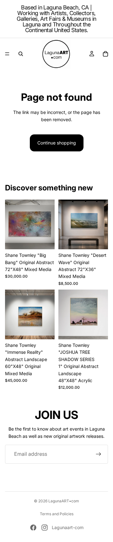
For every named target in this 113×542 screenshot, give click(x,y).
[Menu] (7, 54)
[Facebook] (33, 527)
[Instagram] (44, 527)
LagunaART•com (63, 501)
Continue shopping (56, 142)
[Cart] (105, 54)
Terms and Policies (56, 513)
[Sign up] (98, 454)
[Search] (21, 54)
